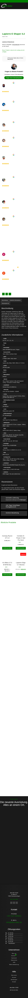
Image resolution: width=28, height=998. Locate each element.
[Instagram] (14, 903)
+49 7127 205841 (14, 916)
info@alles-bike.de (14, 922)
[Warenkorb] (17, 5)
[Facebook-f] (11, 903)
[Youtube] (17, 903)
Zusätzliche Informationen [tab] (15, 300)
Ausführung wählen (7, 548)
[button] (25, 5)
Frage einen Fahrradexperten (14, 77)
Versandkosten (16, 44)
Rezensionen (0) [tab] (5, 303)
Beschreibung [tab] (5, 300)
